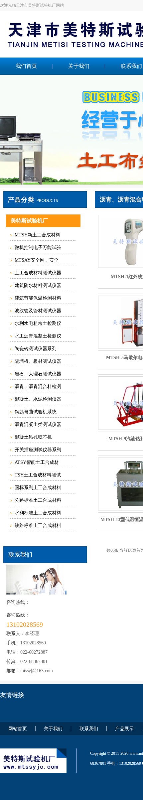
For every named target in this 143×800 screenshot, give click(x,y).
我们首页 (26, 66)
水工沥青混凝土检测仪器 (38, 337)
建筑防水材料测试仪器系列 (38, 287)
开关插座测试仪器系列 (38, 449)
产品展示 (124, 728)
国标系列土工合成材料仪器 (38, 489)
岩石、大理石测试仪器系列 (38, 375)
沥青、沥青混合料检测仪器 (38, 388)
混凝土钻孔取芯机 (33, 437)
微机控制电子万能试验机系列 (38, 249)
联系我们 (88, 728)
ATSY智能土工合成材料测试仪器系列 (37, 464)
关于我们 (78, 66)
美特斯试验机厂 (29, 220)
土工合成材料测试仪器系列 (38, 274)
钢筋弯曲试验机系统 (36, 411)
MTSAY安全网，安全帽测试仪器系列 (37, 262)
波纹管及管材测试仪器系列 (38, 312)
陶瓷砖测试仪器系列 (36, 348)
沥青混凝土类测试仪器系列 (38, 426)
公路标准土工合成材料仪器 (38, 502)
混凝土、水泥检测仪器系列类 (38, 401)
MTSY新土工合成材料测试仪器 (37, 236)
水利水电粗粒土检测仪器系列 (38, 325)
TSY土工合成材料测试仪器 (38, 476)
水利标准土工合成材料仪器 (38, 514)
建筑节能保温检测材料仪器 (38, 300)
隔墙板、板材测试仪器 (38, 361)
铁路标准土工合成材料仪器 (38, 527)
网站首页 (17, 728)
